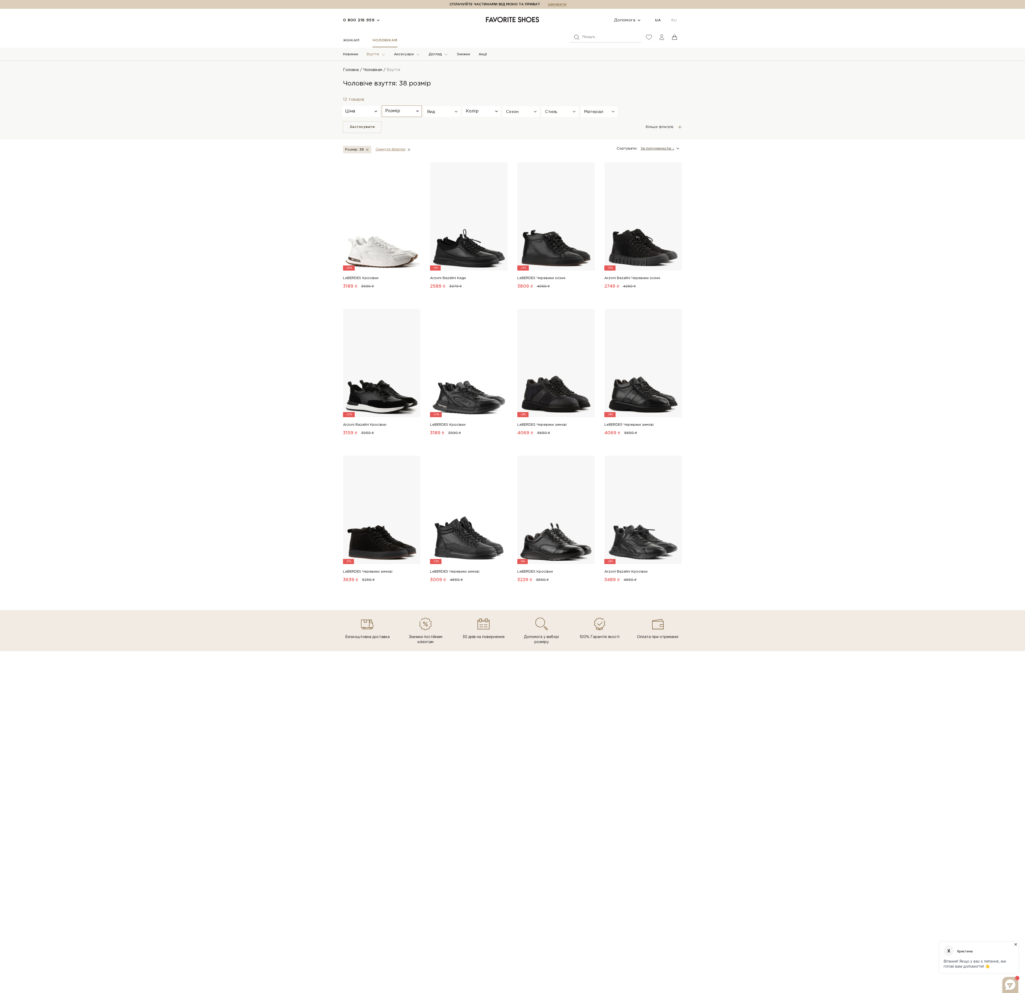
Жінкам (351, 40)
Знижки (463, 54)
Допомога (624, 20)
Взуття (373, 54)
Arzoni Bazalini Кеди (448, 278)
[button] (442, 111)
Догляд (435, 54)
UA (658, 20)
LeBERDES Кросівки (361, 278)
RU (674, 20)
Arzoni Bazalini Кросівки (364, 424)
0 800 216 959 (358, 20)
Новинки (350, 54)
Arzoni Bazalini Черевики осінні (632, 278)
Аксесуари (404, 54)
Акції (483, 54)
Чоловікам (384, 40)
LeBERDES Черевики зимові (542, 424)
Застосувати (362, 127)
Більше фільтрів (659, 127)
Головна (351, 70)
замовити (557, 4)
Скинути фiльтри (390, 149)
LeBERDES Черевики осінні (541, 278)
